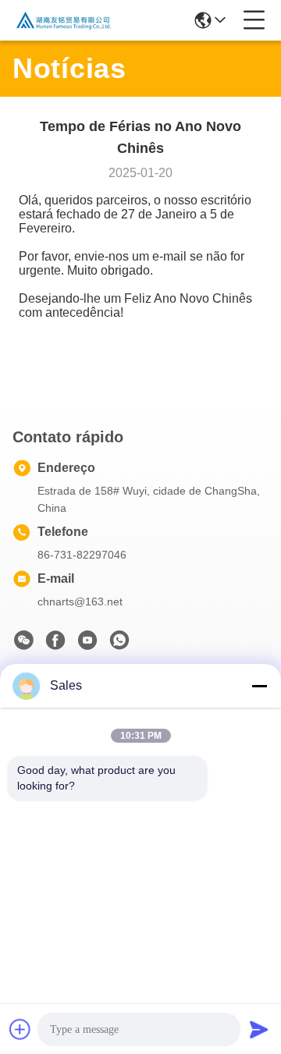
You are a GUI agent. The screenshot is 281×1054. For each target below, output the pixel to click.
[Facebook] (55, 644)
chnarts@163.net (80, 601)
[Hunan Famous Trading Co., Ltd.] (64, 20)
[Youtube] (87, 644)
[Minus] (259, 685)
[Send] (259, 1029)
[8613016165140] (119, 644)
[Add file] (20, 1029)
